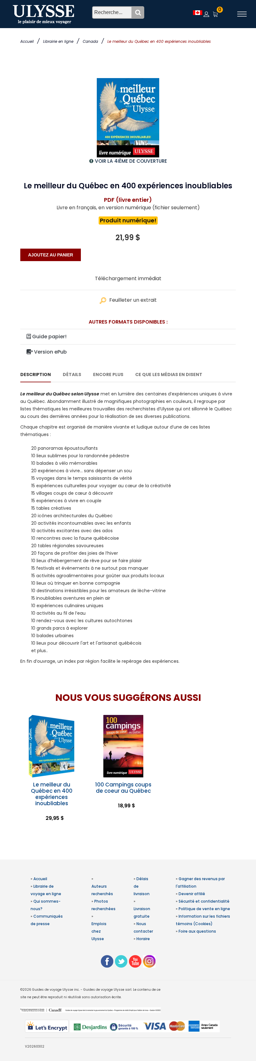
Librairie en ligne (58, 41)
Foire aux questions (197, 931)
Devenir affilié (192, 893)
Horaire (143, 938)
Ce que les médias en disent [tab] (168, 374)
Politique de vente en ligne (204, 908)
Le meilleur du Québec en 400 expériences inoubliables (51, 794)
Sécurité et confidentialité (204, 901)
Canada (90, 41)
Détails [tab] (72, 374)
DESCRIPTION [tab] (35, 374)
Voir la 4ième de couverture (131, 161)
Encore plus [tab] (108, 374)
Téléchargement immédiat (128, 278)
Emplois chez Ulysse (98, 931)
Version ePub (50, 351)
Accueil (27, 41)
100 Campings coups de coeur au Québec (123, 788)
